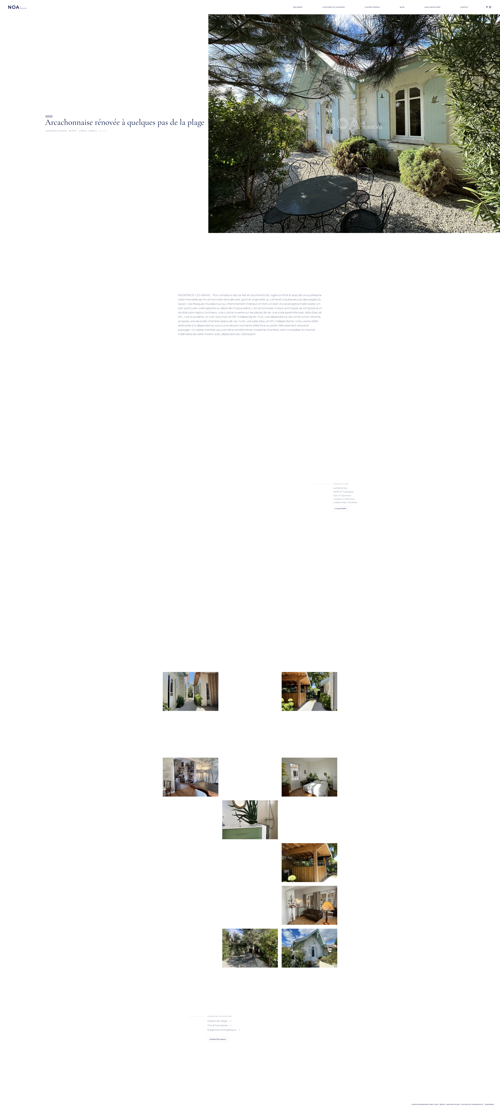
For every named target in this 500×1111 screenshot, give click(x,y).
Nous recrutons (432, 7)
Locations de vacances (333, 7)
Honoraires (489, 1104)
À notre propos (372, 7)
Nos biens (297, 7)
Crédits (442, 1104)
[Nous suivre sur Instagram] (490, 7)
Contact (464, 7)
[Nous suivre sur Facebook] (487, 7)
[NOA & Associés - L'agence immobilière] (17, 7)
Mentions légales (453, 1104)
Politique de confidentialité (472, 1104)
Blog (402, 7)
